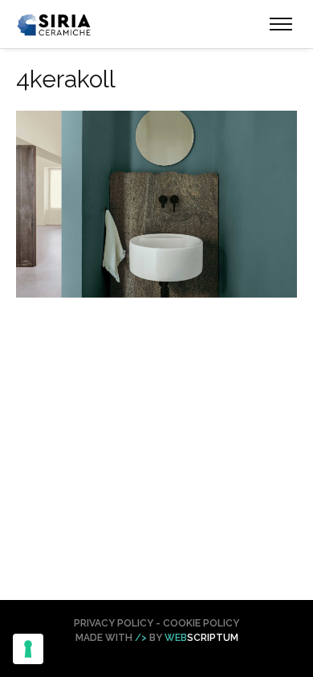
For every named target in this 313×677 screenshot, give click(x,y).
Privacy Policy (113, 623)
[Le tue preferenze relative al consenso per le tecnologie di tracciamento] (28, 649)
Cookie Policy (201, 623)
